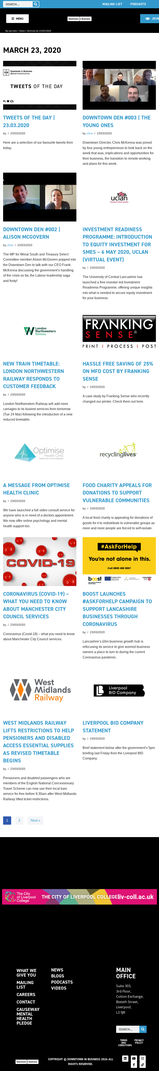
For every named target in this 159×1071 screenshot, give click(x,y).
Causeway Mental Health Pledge (28, 1016)
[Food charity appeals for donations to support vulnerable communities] (119, 452)
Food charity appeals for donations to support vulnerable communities (117, 493)
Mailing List (112, 4)
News (57, 970)
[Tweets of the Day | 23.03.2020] (39, 85)
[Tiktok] (143, 1065)
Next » (35, 820)
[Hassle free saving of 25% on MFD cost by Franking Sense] (119, 331)
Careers (26, 995)
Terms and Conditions (125, 1043)
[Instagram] (143, 1058)
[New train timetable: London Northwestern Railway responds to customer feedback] (39, 331)
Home (22, 30)
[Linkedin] (125, 1058)
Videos (58, 988)
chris (90, 133)
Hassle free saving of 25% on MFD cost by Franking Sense (118, 371)
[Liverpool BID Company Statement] (119, 690)
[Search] (36, 4)
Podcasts (138, 4)
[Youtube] (134, 1058)
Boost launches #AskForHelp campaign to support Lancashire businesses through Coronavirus (117, 609)
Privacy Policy (139, 1042)
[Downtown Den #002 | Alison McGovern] (39, 197)
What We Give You (26, 973)
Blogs (57, 976)
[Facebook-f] (134, 1065)
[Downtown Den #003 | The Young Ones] (119, 85)
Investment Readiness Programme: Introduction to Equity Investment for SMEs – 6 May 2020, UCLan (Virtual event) (117, 244)
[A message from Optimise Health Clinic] (39, 452)
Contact (26, 1002)
